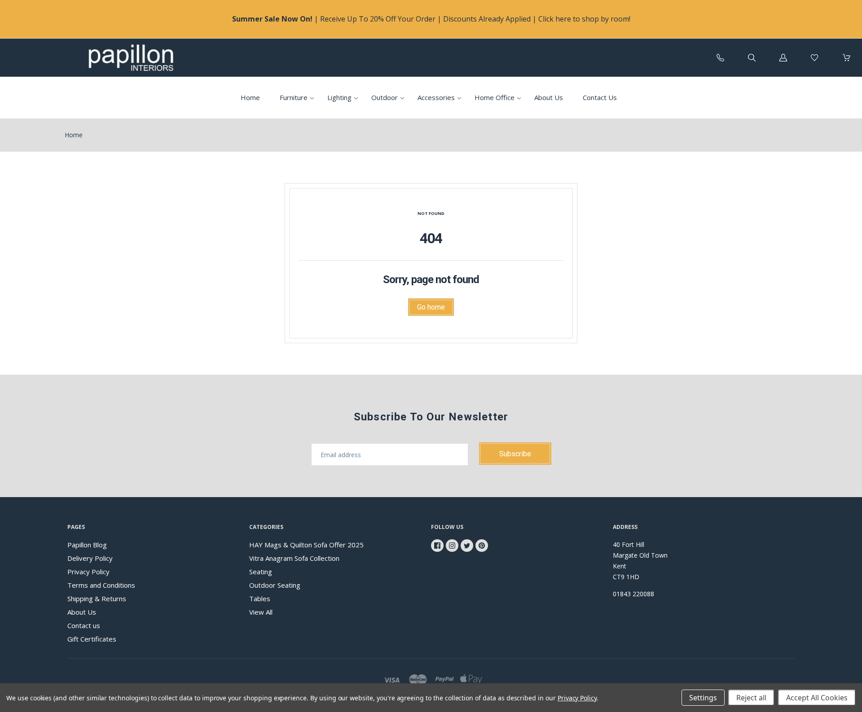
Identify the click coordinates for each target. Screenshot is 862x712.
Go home (431, 307)
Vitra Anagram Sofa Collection (294, 558)
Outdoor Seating (274, 585)
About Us (548, 97)
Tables (259, 598)
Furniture (294, 97)
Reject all (751, 698)
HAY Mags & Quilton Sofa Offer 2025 (306, 544)
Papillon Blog (87, 544)
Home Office (495, 97)
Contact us (83, 625)
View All (261, 611)
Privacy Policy (88, 571)
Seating (260, 571)
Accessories (436, 97)
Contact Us (600, 97)
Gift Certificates (91, 638)
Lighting (339, 97)
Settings (703, 698)
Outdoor (384, 97)
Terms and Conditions (101, 585)
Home (250, 97)
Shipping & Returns (96, 598)
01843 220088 (633, 594)
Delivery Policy (90, 558)
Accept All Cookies (817, 698)
